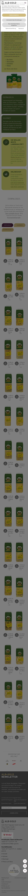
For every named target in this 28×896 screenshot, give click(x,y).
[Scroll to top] (25, 876)
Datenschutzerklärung (11, 28)
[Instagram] (25, 866)
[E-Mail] (25, 871)
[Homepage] (8, 3)
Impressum (21, 28)
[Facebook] (25, 861)
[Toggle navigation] (25, 3)
